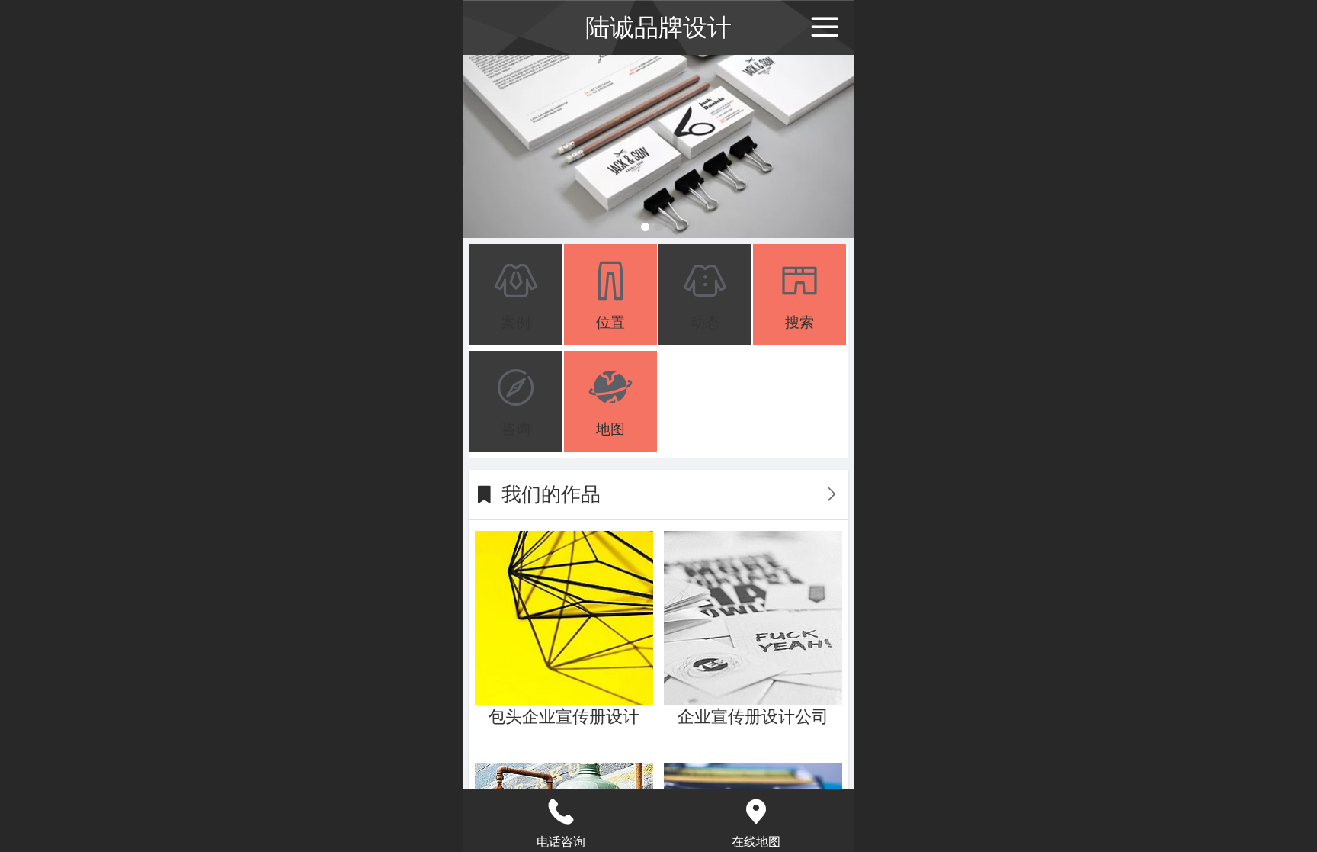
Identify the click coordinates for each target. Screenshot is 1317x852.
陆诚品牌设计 (658, 27)
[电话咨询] (560, 811)
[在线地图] (756, 811)
